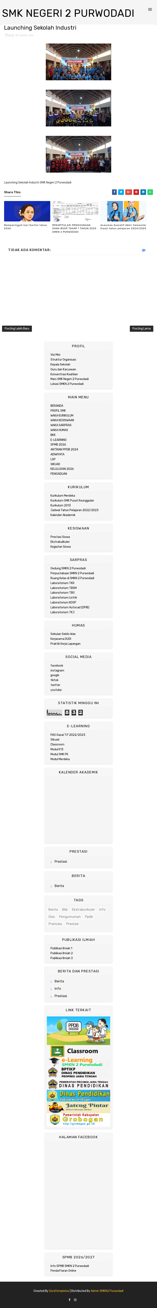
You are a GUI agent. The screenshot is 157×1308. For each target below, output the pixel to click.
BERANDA (56, 406)
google (54, 675)
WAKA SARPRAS (61, 425)
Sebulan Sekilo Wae (63, 634)
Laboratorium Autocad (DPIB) (69, 607)
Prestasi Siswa (60, 537)
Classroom (57, 744)
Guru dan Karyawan (63, 369)
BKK (53, 435)
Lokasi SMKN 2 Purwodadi (67, 384)
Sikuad (54, 739)
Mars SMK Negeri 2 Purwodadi (69, 379)
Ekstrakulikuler (60, 542)
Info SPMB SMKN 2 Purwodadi (69, 1266)
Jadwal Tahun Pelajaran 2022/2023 (74, 510)
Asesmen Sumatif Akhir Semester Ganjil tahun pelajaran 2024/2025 (123, 227)
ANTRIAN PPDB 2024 (64, 449)
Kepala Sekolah (60, 364)
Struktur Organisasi (63, 359)
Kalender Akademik (62, 515)
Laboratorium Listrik (63, 597)
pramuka (55, 924)
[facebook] (69, 1300)
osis (51, 917)
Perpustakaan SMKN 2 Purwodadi (72, 573)
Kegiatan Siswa (60, 546)
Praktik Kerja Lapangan (65, 644)
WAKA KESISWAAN (62, 420)
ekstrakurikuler (83, 909)
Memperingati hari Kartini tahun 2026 (25, 227)
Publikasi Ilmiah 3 (61, 958)
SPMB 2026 (58, 444)
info (31, 35)
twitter (55, 685)
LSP (53, 459)
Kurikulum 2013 (60, 505)
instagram (57, 670)
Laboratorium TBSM (63, 588)
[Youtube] (87, 1299)
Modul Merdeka (60, 759)
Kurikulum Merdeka (62, 495)
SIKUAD (55, 464)
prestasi (61, 861)
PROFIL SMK (58, 410)
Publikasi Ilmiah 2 (61, 953)
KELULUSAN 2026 (62, 469)
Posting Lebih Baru (17, 328)
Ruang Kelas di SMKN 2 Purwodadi (72, 578)
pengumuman (70, 917)
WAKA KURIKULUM (61, 415)
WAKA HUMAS (59, 430)
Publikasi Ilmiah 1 (61, 948)
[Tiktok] (80, 1299)
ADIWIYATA (57, 454)
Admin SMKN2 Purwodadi (107, 1291)
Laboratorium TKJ (62, 612)
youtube (56, 690)
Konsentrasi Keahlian (64, 374)
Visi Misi (55, 354)
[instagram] (75, 1300)
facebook (56, 665)
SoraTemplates (59, 1291)
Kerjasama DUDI (60, 639)
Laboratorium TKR (62, 583)
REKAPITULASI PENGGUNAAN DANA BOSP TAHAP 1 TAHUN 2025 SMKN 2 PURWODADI (74, 228)
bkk (65, 909)
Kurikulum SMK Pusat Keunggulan (72, 500)
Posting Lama (141, 328)
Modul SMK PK (59, 754)
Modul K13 (56, 749)
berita (23, 35)
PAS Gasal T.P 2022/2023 (67, 735)
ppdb (89, 917)
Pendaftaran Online (63, 1270)
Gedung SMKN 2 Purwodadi (68, 568)
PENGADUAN (58, 474)
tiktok (54, 680)
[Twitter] (84, 1299)
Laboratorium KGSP (63, 602)
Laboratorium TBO (62, 592)
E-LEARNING (58, 440)
